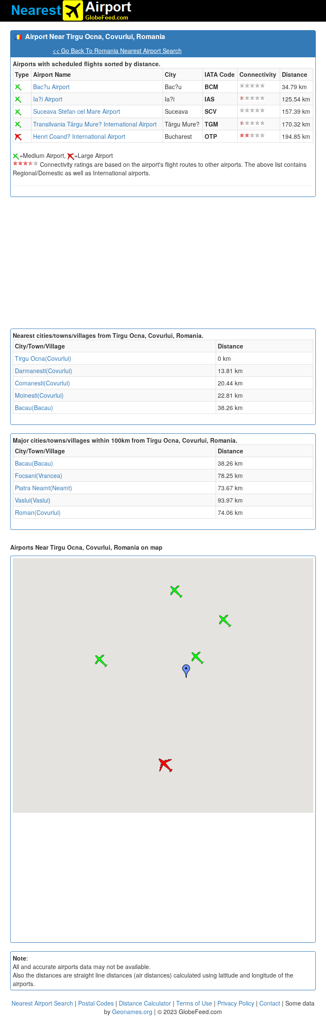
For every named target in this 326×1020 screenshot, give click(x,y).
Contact (269, 1003)
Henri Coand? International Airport (79, 136)
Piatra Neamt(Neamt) (43, 487)
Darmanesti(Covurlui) (43, 370)
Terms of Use (195, 1003)
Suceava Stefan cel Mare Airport (76, 111)
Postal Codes (96, 1003)
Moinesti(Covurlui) (39, 395)
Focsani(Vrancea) (38, 475)
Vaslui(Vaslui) (33, 500)
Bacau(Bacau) (34, 407)
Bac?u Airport (51, 86)
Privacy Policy (236, 1003)
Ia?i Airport (47, 99)
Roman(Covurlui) (38, 512)
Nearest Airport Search (42, 1003)
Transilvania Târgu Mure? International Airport (95, 124)
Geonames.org (132, 1011)
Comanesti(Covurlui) (42, 383)
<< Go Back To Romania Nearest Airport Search (117, 50)
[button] (197, 658)
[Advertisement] (163, 264)
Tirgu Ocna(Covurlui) (43, 358)
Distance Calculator (145, 1003)
